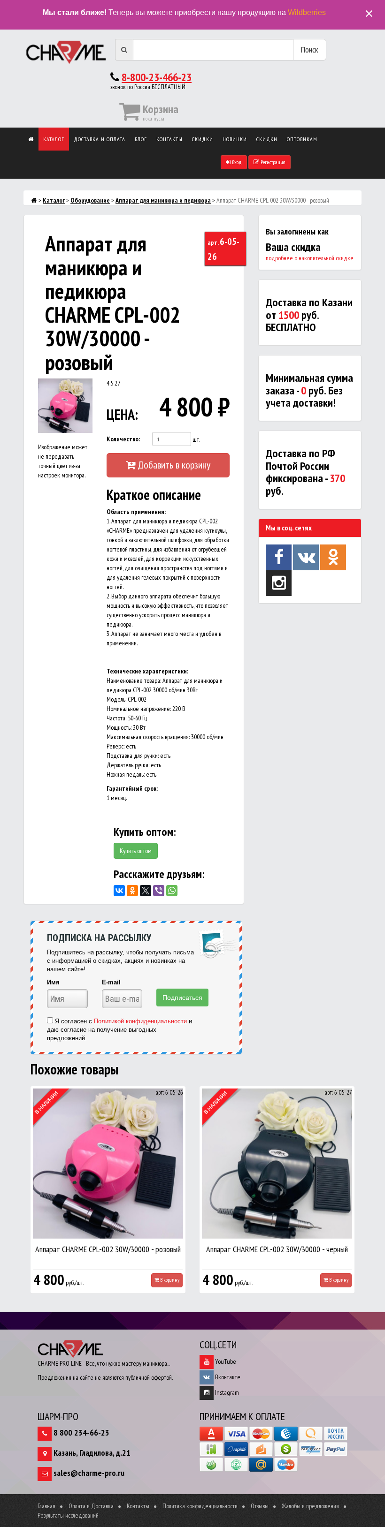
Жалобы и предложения (310, 1506)
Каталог (53, 139)
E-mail (111, 982)
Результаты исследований (68, 1515)
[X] (145, 890)
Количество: (123, 439)
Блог (141, 139)
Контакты (169, 139)
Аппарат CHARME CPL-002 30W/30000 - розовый (108, 1249)
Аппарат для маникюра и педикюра (163, 200)
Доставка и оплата (99, 139)
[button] (84, 386)
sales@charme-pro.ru (89, 1472)
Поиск (309, 49)
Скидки (202, 139)
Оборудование (90, 200)
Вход (236, 162)
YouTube (225, 1361)
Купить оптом (136, 851)
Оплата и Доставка (91, 1506)
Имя (53, 982)
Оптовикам (302, 139)
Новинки (235, 139)
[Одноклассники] (132, 890)
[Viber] (158, 890)
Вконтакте (227, 1377)
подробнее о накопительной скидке (310, 258)
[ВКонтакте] (119, 890)
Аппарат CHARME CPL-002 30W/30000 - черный (277, 1249)
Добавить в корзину (172, 464)
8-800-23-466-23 (157, 77)
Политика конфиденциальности (200, 1506)
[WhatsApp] (171, 890)
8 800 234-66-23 (81, 1432)
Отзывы (260, 1506)
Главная (46, 1506)
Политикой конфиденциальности (140, 1021)
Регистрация (272, 162)
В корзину (169, 1280)
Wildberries (307, 12)
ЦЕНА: (120, 414)
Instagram (226, 1392)
